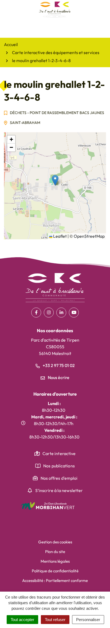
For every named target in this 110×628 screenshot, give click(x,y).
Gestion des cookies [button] (55, 541)
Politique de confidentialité (55, 570)
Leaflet (59, 236)
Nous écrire (58, 377)
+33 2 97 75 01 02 (58, 365)
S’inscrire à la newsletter (59, 490)
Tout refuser (55, 619)
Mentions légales (55, 561)
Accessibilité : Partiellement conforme (55, 580)
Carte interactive (59, 453)
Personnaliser (88, 619)
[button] (55, 180)
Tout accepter (22, 619)
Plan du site (55, 551)
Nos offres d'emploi (59, 478)
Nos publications (59, 465)
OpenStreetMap (89, 236)
